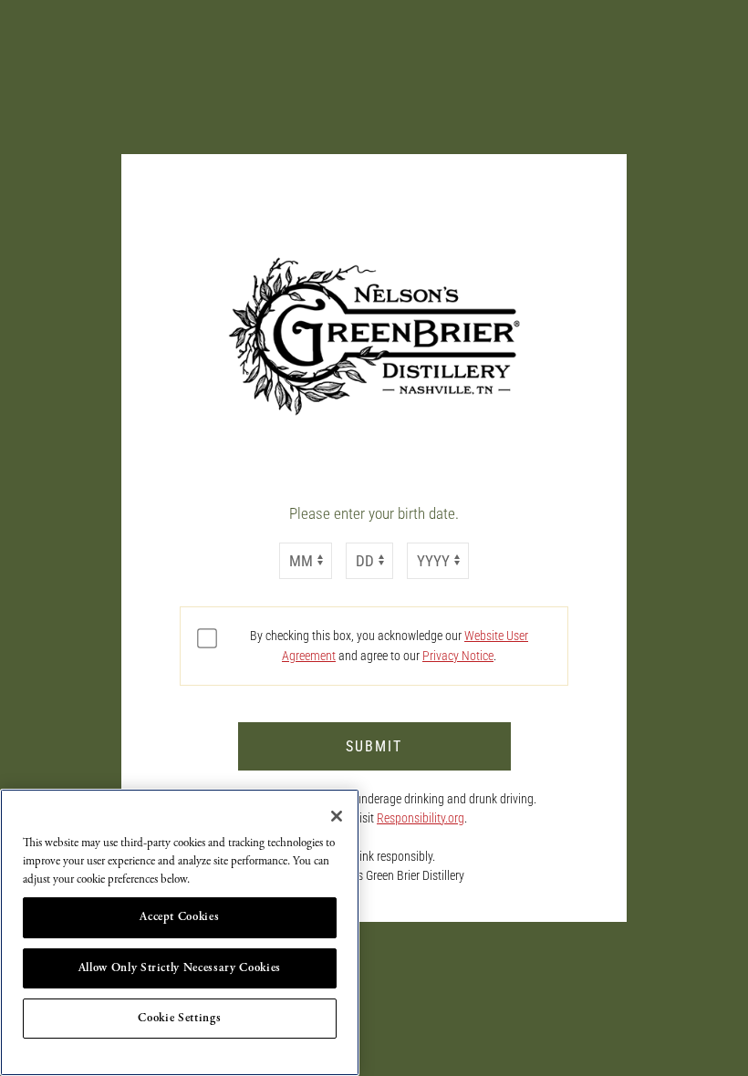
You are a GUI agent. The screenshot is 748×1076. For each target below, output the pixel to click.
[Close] (337, 816)
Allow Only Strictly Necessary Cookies (179, 968)
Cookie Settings (179, 1018)
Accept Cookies (179, 917)
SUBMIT (374, 746)
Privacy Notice (457, 655)
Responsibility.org (420, 818)
